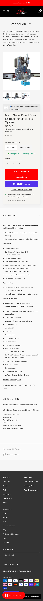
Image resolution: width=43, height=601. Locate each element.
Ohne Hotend (25, 147)
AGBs (5, 502)
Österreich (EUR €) (10, 564)
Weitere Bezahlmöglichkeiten (21, 190)
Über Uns (6, 482)
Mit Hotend (11, 147)
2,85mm (6, 542)
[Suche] (8, 11)
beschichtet (11, 399)
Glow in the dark (9, 526)
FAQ (4, 490)
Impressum (7, 494)
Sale (4, 538)
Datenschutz (7, 498)
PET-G (5, 517)
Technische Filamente (11, 534)
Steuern (17, 129)
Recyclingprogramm (31, 490)
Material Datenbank (31, 482)
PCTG (5, 522)
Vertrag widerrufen (32, 596)
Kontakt (5, 486)
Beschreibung (9, 215)
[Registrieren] (37, 555)
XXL (4, 530)
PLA (4, 513)
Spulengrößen (29, 486)
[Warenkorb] (39, 11)
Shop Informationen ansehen (17, 200)
